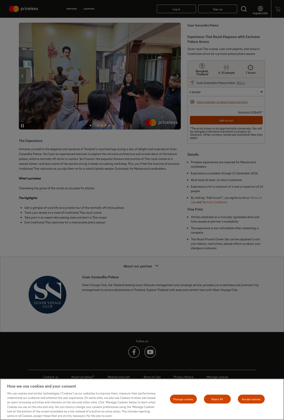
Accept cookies (251, 399)
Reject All (217, 399)
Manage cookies (183, 399)
